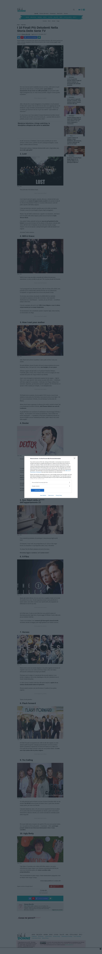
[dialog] (51, 477)
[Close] (75, 458)
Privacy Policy (59, 495)
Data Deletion (43, 495)
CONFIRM (37, 490)
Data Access (51, 495)
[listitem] (51, 482)
